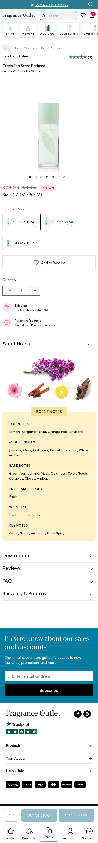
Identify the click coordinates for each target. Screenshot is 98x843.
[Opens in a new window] (21, 730)
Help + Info (15, 770)
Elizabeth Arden (15, 56)
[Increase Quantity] (34, 290)
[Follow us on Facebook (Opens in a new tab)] (78, 714)
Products (13, 745)
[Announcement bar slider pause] (90, 4)
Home (18, 48)
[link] (7, 47)
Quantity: (9, 279)
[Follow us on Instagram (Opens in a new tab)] (87, 714)
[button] (91, 15)
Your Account (17, 757)
